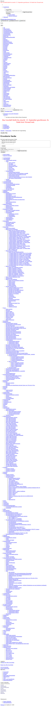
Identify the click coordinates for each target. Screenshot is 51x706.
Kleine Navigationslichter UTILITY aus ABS (18, 532)
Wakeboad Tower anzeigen (11, 648)
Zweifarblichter (11, 525)
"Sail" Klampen (11, 480)
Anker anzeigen (11, 162)
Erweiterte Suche (8, 111)
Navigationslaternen (7, 77)
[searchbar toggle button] (22, 20)
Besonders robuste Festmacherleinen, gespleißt (18, 173)
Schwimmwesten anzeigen (11, 596)
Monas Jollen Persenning (11, 452)
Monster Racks (9, 659)
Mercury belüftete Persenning (17, 363)
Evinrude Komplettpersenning (17, 360)
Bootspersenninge (7, 34)
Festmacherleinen (9, 171)
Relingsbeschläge (12, 300)
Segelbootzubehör (7, 88)
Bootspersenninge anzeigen (11, 323)
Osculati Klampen (9, 477)
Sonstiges (10, 304)
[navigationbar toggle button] (5, 20)
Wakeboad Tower (7, 106)
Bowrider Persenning (10, 325)
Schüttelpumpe (6, 90)
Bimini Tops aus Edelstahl (11, 250)
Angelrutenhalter (6, 33)
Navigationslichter (12, 522)
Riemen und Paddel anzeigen (12, 554)
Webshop (2, 704)
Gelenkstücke (11, 296)
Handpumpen (9, 224)
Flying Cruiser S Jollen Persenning (13, 434)
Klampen (5, 68)
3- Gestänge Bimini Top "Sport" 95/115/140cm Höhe (19, 257)
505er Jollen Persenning (11, 421)
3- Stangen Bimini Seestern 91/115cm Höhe (17, 235)
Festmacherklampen (12, 485)
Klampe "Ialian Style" (13, 492)
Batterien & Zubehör (7, 42)
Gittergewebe (8, 543)
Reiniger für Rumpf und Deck (12, 377)
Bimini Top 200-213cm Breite (7, 664)
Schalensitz (10, 584)
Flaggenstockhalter (10, 398)
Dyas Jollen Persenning (11, 427)
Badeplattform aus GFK (11, 196)
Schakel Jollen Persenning (11, 459)
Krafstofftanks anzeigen (13, 213)
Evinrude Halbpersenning (16, 359)
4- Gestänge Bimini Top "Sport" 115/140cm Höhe (19, 263)
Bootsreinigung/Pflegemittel (9, 37)
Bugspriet (5, 48)
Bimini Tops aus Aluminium (12, 229)
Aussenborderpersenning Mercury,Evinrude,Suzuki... (17, 353)
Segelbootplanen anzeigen (13, 341)
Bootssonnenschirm (10, 623)
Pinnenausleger (9, 607)
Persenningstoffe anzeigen (11, 542)
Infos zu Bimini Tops (12, 249)
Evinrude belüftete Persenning (17, 357)
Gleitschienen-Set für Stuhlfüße (15, 582)
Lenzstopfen (8, 507)
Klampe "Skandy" (12, 493)
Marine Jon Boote (9, 316)
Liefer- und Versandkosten (8, 679)
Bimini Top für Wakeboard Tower (13, 277)
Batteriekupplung (9, 207)
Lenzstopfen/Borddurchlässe (9, 75)
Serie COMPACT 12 (12, 517)
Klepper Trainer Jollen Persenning (13, 443)
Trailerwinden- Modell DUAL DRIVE (14, 642)
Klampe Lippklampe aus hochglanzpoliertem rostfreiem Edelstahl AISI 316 (24, 487)
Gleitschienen (11, 581)
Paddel (7, 538)
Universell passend (12, 367)
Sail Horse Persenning (10, 457)
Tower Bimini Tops (10, 653)
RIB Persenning (9, 565)
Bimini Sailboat (11, 284)
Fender (4, 51)
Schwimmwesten (6, 98)
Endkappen (10, 294)
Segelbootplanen (9, 340)
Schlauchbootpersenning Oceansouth (13, 338)
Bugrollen (5, 49)
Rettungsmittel (6, 83)
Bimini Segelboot (12, 285)
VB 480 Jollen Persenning (11, 465)
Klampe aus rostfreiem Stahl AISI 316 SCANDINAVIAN (20, 496)
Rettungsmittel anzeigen (11, 550)
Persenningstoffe (6, 80)
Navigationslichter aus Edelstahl (15, 523)
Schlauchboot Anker (10, 566)
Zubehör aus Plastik (12, 306)
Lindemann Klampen (10, 475)
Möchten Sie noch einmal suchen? (9, 142)
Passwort (8, 12)
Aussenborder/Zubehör (8, 32)
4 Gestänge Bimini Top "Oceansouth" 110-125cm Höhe (20, 261)
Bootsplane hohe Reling (11, 334)
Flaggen (7, 396)
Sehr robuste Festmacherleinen (14, 178)
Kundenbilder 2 (6, 127)
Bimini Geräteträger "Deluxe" (14, 268)
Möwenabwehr (6, 76)
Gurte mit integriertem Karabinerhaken (14, 636)
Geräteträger (5, 56)
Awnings (8, 621)
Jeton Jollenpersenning (10, 442)
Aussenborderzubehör (10, 185)
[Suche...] (16, 110)
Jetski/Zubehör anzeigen (11, 409)
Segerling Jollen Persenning (11, 460)
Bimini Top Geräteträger (11, 266)
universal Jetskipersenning (13, 413)
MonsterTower (9, 650)
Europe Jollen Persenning (11, 430)
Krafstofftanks (9, 187)
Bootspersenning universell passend (13, 324)
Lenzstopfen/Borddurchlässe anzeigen (14, 506)
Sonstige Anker (11, 169)
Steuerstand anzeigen (10, 628)
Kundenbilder (6, 126)
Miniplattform (9, 203)
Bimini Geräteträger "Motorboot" (15, 271)
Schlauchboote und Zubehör (9, 87)
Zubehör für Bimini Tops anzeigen (15, 287)
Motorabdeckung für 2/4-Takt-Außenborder (15, 348)
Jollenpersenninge (7, 63)
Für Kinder (8, 599)
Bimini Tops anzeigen (10, 228)
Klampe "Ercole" (12, 490)
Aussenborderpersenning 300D (12, 352)
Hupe (4, 61)
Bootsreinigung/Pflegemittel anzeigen (14, 375)
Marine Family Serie (10, 315)
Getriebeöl (5, 58)
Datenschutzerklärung (7, 680)
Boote (4, 38)
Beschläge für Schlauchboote (14, 292)
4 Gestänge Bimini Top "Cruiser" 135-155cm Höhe (19, 260)
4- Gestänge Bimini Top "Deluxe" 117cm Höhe (18, 262)
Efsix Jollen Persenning (11, 428)
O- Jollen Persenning (10, 454)
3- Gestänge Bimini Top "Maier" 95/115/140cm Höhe (19, 254)
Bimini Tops (5, 36)
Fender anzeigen (9, 390)
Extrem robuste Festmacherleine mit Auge (17, 174)
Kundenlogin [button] (6, 7)
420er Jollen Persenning (11, 418)
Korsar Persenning (10, 444)
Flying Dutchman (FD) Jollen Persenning (14, 435)
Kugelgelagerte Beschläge (13, 299)
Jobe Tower (8, 649)
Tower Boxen (9, 654)
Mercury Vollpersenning (16, 366)
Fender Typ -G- (9, 391)
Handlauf (5, 59)
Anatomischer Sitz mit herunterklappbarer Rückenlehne (20, 573)
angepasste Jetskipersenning (14, 412)
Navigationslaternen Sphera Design (13, 515)
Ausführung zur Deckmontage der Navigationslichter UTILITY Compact (23, 529)
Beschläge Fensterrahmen (13, 288)
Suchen (3, 145)
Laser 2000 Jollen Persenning (12, 447)
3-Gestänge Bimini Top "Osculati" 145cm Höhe (18, 259)
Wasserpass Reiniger (10, 379)
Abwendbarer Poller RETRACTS (15, 484)
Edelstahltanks (11, 215)
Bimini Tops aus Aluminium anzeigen (16, 230)
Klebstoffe (10, 298)
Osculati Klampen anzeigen (14, 478)
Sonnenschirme (9, 278)
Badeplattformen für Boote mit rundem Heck (15, 199)
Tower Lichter (9, 655)
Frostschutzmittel (6, 55)
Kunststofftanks (11, 216)
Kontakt (5, 674)
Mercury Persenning (12, 361)
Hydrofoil (5, 62)
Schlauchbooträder (10, 569)
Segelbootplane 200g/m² (13, 342)
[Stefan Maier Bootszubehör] (8, 19)
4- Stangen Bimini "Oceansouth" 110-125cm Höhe (19, 246)
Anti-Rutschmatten (7, 30)
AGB (4, 677)
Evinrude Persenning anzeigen (17, 356)
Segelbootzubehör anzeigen (11, 606)
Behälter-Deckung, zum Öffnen (15, 575)
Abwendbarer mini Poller (13, 482)
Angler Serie (8, 318)
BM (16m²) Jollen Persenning (12, 422)
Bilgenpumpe (6, 44)
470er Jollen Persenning (11, 419)
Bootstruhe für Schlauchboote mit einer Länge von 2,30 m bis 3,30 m (20, 385)
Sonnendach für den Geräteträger (13, 588)
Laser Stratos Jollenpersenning (12, 450)
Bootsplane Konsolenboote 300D (13, 344)
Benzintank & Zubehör (8, 43)
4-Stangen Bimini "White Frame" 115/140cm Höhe (19, 248)
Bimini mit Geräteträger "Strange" (15, 274)
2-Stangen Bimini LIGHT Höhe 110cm (16, 232)
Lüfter (4, 73)
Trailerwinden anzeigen (11, 635)
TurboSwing (5, 103)
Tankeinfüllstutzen (10, 218)
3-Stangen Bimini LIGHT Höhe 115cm (16, 238)
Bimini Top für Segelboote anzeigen (16, 280)
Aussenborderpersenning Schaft (12, 368)
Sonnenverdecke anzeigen (11, 619)
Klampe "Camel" (12, 488)
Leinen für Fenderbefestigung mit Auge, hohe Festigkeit (20, 177)
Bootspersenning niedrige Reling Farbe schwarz (16, 328)
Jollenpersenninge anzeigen (11, 417)
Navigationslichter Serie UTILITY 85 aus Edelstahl (19, 530)
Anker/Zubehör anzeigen (11, 160)
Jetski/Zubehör (6, 64)
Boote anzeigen (9, 309)
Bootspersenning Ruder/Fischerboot (13, 331)
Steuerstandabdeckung (10, 373)
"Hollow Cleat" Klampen (13, 479)
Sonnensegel (8, 624)
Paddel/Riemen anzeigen (11, 537)
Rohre (9, 302)
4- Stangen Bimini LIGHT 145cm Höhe (16, 247)
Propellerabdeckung (7, 81)
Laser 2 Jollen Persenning (11, 446)
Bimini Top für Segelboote (11, 279)
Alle (4, 27)
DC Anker (10, 163)
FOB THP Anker (12, 165)
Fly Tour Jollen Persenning (11, 432)
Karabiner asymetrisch (10, 469)
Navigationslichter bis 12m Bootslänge (14, 519)
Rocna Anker (11, 168)
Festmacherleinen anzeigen (14, 172)
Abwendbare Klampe (13, 481)
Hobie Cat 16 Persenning (11, 440)
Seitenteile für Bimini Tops (14, 303)
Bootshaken (5, 45)
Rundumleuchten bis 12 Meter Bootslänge (15, 534)
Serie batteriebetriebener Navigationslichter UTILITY (19, 524)
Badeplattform (6, 40)
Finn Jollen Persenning (10, 431)
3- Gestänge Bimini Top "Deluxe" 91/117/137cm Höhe (20, 253)
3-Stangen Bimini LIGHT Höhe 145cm (16, 243)
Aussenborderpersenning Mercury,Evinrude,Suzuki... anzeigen (21, 354)
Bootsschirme (6, 50)
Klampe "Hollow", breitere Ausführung (16, 491)
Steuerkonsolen (9, 591)
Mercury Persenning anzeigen (17, 362)
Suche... (21, 109)
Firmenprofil (5, 671)
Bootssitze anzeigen (10, 382)
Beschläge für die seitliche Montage (15, 290)
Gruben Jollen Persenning (11, 436)
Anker (7, 161)
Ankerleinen (8, 180)
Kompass (5, 70)
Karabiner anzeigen (10, 468)
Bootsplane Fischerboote (11, 330)
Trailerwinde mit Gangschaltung (12, 640)
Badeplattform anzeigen (11, 193)
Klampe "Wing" (11, 494)
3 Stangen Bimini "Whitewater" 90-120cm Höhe (18, 237)
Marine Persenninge (10, 319)
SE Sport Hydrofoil (10, 188)
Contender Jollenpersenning (12, 425)
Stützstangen (11, 305)
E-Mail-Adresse (4, 149)
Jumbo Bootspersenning (11, 336)
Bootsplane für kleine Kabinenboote (13, 332)
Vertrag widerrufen (7, 701)
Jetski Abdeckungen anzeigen (14, 411)
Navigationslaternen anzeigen (12, 512)
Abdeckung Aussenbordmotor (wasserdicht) (15, 350)
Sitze (7, 571)
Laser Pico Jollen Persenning (12, 449)
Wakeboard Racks (9, 657)
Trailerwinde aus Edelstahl (11, 638)
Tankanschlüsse (9, 217)
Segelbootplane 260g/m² (13, 343)
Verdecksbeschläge (7, 105)
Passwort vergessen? (12, 15)
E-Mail (7, 10)
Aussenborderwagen (7, 31)
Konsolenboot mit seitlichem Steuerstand (14, 347)
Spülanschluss (6, 94)
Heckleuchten (11, 531)
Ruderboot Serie (9, 317)
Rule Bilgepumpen (10, 225)
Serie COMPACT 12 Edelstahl (15, 518)
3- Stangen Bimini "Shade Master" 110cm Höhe (18, 241)
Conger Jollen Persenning (11, 424)
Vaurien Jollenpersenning (11, 463)
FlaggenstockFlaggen (7, 53)
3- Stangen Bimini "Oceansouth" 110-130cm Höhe (19, 240)
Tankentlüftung (9, 219)
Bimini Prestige (11, 282)
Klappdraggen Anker (12, 166)
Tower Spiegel (9, 656)
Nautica (7, 544)
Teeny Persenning (9, 462)
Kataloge (5, 124)
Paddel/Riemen (6, 82)
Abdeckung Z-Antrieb (10, 349)
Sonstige (7, 179)
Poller (9, 498)
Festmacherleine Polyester (13, 175)
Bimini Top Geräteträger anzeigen (15, 267)
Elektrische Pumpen (10, 560)
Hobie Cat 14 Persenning (11, 438)
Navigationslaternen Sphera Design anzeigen (17, 516)
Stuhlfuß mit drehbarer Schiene (15, 587)
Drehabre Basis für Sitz (13, 579)
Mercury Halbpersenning (16, 365)
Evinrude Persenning (12, 355)
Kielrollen (5, 67)
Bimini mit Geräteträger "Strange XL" (16, 273)
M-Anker (10, 167)
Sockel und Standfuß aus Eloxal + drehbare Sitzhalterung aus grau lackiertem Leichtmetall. (27, 585)
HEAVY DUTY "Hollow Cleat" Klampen (17, 486)
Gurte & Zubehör (12, 297)
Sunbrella (8, 546)
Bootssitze (5, 46)
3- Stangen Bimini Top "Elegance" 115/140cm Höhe (19, 236)
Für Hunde (8, 598)
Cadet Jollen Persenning (11, 423)
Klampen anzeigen (10, 474)
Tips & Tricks (6, 128)
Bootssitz (8, 384)
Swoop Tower (9, 651)
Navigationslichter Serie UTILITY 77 (16, 526)
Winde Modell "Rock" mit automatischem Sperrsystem (17, 643)
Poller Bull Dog (11, 499)
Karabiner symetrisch (10, 471)
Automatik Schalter (10, 223)
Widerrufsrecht (6, 676)
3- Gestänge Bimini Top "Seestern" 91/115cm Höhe (19, 256)
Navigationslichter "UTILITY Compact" (17, 528)
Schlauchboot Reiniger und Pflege (13, 378)
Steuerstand (5, 95)
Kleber (4, 69)
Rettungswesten (9, 600)
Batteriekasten (9, 206)
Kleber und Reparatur (10, 562)
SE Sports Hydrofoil (7, 99)
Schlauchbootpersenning (11, 337)
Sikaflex (5, 92)
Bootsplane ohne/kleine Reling (12, 329)
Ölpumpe (5, 78)
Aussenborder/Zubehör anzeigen (13, 184)
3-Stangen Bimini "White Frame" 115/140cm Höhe (19, 242)
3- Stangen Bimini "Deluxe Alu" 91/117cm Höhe (18, 234)
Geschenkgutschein (7, 57)
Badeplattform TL (9, 198)
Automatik (8, 597)
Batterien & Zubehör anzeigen (12, 205)
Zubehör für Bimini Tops (11, 286)
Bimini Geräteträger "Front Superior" (16, 275)
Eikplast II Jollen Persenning (12, 429)
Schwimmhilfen (9, 601)
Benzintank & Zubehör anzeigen (13, 210)
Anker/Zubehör (6, 28)
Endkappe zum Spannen (13, 293)
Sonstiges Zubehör (10, 415)
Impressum (5, 673)
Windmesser (8, 613)
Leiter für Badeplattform (11, 202)
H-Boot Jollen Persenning (11, 437)
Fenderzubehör (6, 52)
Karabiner (5, 65)
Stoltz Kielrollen (6, 96)
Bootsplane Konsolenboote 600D (13, 346)
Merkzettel (5, 17)
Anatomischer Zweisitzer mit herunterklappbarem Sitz (19, 574)
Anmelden (3, 152)
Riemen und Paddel (7, 84)
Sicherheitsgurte (9, 603)
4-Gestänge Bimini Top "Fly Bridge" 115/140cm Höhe (20, 265)
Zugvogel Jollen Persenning (12, 466)
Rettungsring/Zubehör (10, 551)
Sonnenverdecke (6, 89)
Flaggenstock (8, 397)
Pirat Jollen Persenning (10, 456)
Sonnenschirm (6, 93)
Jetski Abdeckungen (10, 410)
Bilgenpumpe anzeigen (10, 222)
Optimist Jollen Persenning (11, 455)
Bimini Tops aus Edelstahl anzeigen (15, 252)
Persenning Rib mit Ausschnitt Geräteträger (15, 327)
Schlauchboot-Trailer (10, 567)
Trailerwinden (6, 101)
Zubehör (7, 372)
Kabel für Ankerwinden (11, 637)
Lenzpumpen (6, 74)
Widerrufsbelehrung (7, 702)
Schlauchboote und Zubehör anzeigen (14, 559)
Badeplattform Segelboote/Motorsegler (14, 197)
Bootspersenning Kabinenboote (12, 335)
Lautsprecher (6, 71)
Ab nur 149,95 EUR (5, 668)
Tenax (4, 100)
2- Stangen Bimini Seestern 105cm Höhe (17, 231)
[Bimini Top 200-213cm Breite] (7, 662)
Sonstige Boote (9, 311)
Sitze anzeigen (11, 572)
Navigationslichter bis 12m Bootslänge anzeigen (18, 521)
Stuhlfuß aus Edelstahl (13, 586)
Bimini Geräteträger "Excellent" (15, 269)
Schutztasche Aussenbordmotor (12, 369)
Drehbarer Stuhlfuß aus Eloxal (14, 580)
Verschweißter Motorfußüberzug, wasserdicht (15, 371)
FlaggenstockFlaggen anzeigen (12, 394)
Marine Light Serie (10, 312)
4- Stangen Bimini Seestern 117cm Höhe (17, 244)
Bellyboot (8, 310)
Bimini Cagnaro (11, 281)
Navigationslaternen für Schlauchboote (14, 513)
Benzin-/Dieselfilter (10, 211)
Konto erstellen (11, 14)
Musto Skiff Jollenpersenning (12, 453)
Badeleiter (5, 39)
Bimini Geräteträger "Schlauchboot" (16, 272)
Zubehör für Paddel (10, 540)
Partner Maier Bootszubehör (9, 675)
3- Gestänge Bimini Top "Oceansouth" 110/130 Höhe (19, 255)
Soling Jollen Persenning (11, 461)
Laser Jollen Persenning (11, 448)
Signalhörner (6, 86)
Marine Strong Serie (10, 313)
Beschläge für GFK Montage (14, 291)
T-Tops (4, 102)
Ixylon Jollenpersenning (11, 441)
